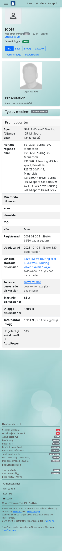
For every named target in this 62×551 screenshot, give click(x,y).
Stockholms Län (12, 36)
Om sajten (9, 488)
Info (9, 48)
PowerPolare (32, 54)
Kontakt (7, 493)
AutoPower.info (9, 530)
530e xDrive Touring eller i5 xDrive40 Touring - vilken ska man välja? (40, 263)
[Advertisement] (31, 391)
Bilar (17, 48)
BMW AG (17, 511)
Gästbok (39, 48)
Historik (7, 498)
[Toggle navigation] (6, 3)
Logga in (53, 3)
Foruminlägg (14, 54)
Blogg (27, 48)
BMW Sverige (33, 511)
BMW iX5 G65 (32, 282)
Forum (30, 3)
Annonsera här (11, 483)
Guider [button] (40, 3)
